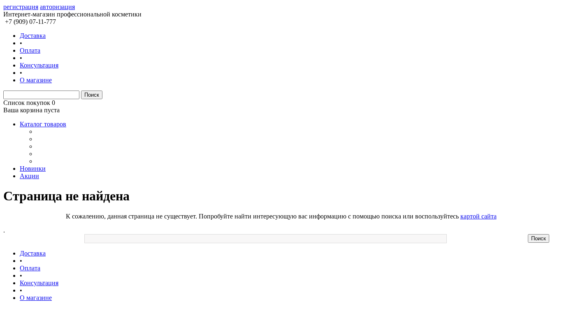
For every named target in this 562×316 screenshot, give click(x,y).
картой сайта (478, 216)
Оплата (30, 50)
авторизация (57, 6)
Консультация (39, 65)
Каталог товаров (43, 124)
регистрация (20, 6)
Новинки (33, 168)
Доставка (33, 35)
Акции (29, 175)
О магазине (36, 80)
